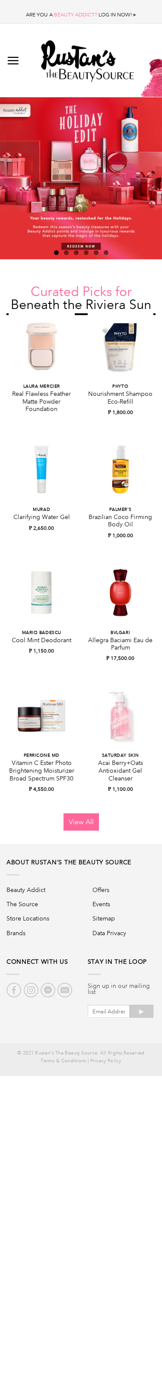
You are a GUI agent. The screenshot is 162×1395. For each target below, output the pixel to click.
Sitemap (103, 918)
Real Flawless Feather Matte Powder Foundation (41, 401)
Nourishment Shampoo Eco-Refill (120, 397)
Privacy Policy (105, 1061)
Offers (100, 890)
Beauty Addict (25, 890)
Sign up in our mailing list (119, 989)
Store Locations (27, 918)
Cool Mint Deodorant (41, 640)
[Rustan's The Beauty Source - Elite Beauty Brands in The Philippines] (87, 58)
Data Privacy (109, 933)
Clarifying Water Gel (41, 517)
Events (101, 904)
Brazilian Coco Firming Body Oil (120, 521)
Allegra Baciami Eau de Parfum (120, 644)
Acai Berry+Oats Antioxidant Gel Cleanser (120, 770)
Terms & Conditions (63, 1061)
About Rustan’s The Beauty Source (68, 862)
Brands (15, 933)
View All (81, 822)
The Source (22, 904)
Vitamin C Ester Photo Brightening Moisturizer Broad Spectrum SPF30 (41, 770)
